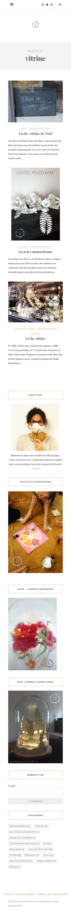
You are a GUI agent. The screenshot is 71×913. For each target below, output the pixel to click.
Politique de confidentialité (52, 894)
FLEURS (23, 246)
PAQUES (35, 333)
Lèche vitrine (35, 338)
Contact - (9, 894)
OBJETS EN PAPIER (39, 128)
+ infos (36, 468)
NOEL (24, 128)
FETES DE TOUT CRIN (41, 849)
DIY (47, 844)
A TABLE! (41, 826)
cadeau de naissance (22, 838)
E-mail (12, 785)
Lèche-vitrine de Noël (35, 133)
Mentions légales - (25, 894)
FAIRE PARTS (17, 849)
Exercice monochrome (35, 252)
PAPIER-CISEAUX (47, 328)
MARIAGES (32, 855)
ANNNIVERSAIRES (20, 826)
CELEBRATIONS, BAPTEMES (24, 844)
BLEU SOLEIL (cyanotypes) (24, 832)
